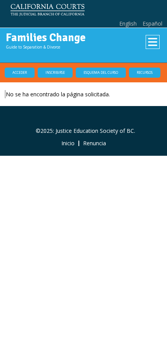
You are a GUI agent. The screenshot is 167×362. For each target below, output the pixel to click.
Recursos (145, 72)
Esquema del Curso (101, 72)
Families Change (45, 37)
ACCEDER (19, 72)
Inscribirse (55, 72)
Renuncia (94, 143)
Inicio (68, 143)
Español (152, 23)
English (128, 23)
